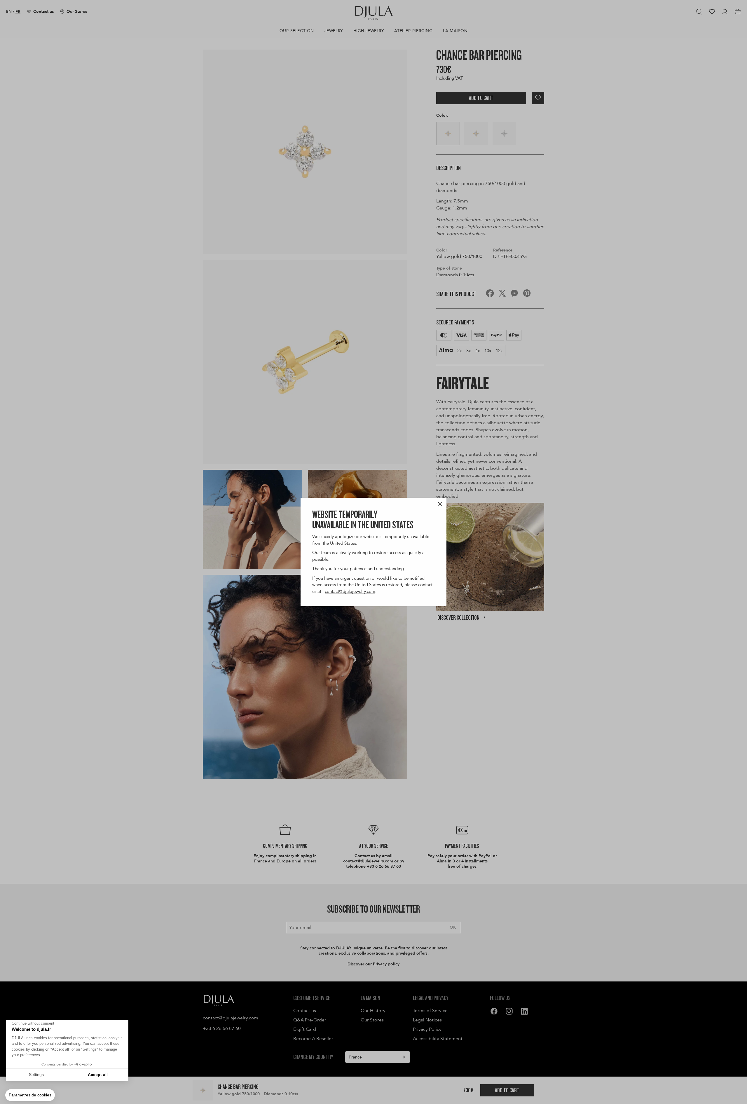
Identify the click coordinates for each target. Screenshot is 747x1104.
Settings (36, 1074)
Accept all (98, 1074)
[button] (30, 1095)
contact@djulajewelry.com (350, 591)
